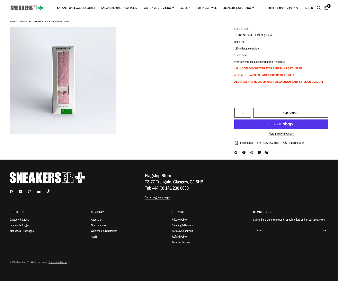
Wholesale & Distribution (104, 231)
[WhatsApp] (260, 152)
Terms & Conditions (182, 231)
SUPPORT (178, 212)
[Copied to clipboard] (267, 152)
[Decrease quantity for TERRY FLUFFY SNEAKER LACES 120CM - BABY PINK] (237, 112)
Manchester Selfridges (22, 231)
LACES (184, 8)
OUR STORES (18, 212)
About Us (96, 219)
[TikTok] (51, 191)
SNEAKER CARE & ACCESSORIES (76, 8)
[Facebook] (236, 152)
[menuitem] (76, 8)
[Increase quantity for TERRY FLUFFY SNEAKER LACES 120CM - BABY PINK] (248, 112)
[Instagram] (32, 191)
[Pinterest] (252, 152)
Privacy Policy (179, 219)
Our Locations (98, 225)
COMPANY (97, 212)
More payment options (281, 133)
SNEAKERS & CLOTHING (237, 8)
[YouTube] (41, 192)
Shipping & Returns (182, 225)
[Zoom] (107, 35)
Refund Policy (179, 236)
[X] (244, 152)
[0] (325, 8)
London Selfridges (19, 225)
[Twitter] (23, 191)
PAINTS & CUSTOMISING (157, 8)
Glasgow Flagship (19, 219)
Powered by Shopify (58, 262)
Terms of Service (181, 242)
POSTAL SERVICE (206, 8)
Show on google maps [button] (157, 197)
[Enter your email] (324, 230)
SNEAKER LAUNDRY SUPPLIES (119, 8)
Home (12, 21)
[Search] (319, 8)
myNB (94, 236)
